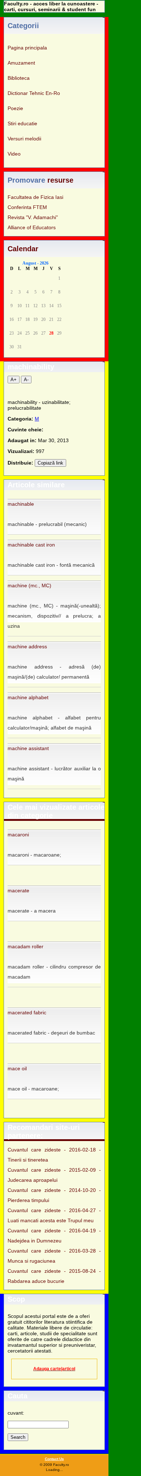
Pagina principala (27, 48)
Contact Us (54, 1459)
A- (26, 379)
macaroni (18, 834)
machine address (27, 646)
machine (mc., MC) (29, 585)
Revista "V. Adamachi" (33, 217)
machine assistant (28, 748)
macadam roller (25, 946)
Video (14, 154)
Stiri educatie (22, 123)
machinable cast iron (31, 545)
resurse (60, 180)
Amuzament (21, 63)
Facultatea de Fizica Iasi (35, 197)
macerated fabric (27, 1012)
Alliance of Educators (32, 227)
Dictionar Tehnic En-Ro (34, 93)
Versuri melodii (24, 138)
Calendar (23, 249)
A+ (13, 379)
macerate (18, 890)
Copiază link (50, 463)
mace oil (17, 1068)
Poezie (15, 108)
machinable (21, 504)
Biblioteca (19, 78)
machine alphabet (28, 697)
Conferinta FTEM (27, 207)
